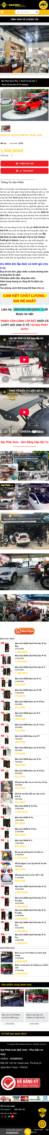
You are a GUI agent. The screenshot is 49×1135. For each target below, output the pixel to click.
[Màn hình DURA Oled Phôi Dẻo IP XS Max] (7, 647)
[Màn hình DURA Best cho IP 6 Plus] (7, 775)
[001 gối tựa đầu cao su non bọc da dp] (7, 786)
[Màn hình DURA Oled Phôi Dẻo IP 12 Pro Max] (7, 902)
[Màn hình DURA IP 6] (7, 845)
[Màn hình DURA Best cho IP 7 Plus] (7, 729)
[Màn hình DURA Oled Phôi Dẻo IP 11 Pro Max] (7, 914)
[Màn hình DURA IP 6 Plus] (7, 833)
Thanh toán (38, 1130)
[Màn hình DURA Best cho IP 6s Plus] (7, 752)
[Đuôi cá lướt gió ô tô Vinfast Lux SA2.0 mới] (7, 969)
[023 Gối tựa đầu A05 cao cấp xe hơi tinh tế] (7, 798)
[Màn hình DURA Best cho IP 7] (7, 740)
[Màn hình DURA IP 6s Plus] (7, 810)
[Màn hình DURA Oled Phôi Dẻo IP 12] (7, 890)
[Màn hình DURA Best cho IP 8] (7, 717)
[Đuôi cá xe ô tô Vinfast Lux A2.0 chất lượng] (7, 957)
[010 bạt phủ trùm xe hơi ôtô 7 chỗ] (7, 879)
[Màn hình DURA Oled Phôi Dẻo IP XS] (7, 660)
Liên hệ (33, 1132)
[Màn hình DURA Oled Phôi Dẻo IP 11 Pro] (7, 939)
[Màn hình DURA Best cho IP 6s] (7, 763)
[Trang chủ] (14, 5)
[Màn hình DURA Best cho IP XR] (7, 694)
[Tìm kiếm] (36, 12)
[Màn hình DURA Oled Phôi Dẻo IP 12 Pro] (7, 927)
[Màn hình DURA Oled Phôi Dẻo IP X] (7, 671)
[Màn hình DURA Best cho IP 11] (7, 683)
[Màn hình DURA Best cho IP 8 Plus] (7, 706)
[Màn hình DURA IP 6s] (7, 822)
